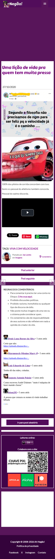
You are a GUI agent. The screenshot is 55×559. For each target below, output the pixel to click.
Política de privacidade (27, 546)
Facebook (13, 552)
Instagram (30, 552)
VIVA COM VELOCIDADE (24, 248)
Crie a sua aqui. (25, 296)
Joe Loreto (27, 255)
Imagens (18, 257)
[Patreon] (40, 479)
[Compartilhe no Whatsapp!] (42, 236)
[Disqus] (27, 369)
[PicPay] (27, 479)
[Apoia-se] (14, 479)
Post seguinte (28, 278)
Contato (42, 552)
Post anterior (28, 270)
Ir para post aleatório (27, 422)
